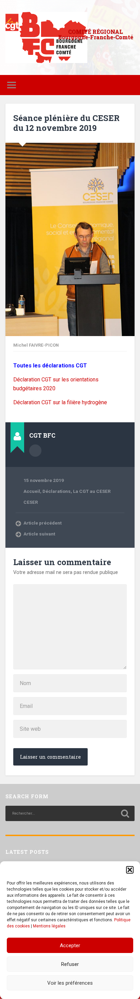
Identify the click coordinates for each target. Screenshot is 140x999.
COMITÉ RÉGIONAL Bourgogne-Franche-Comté (95, 34)
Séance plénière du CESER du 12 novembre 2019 (66, 122)
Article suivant (39, 533)
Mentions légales (49, 926)
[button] (129, 869)
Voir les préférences (70, 983)
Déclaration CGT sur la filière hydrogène (60, 402)
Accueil (31, 491)
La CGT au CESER (92, 491)
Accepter (70, 945)
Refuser (70, 964)
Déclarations (56, 491)
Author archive (35, 450)
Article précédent (42, 523)
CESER (30, 502)
